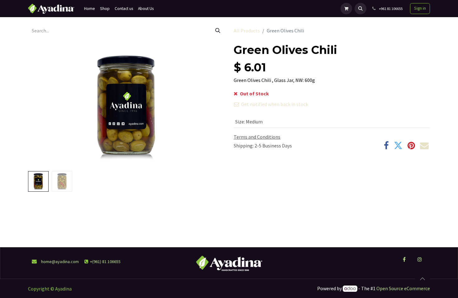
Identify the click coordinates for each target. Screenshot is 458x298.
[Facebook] (386, 145)
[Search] (217, 30)
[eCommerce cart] (346, 8)
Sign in (420, 8)
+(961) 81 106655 (105, 261)
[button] (360, 8)
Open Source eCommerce (403, 288)
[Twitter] (398, 145)
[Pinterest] (411, 145)
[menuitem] (90, 8)
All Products (247, 30)
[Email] (424, 145)
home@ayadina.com (60, 261)
